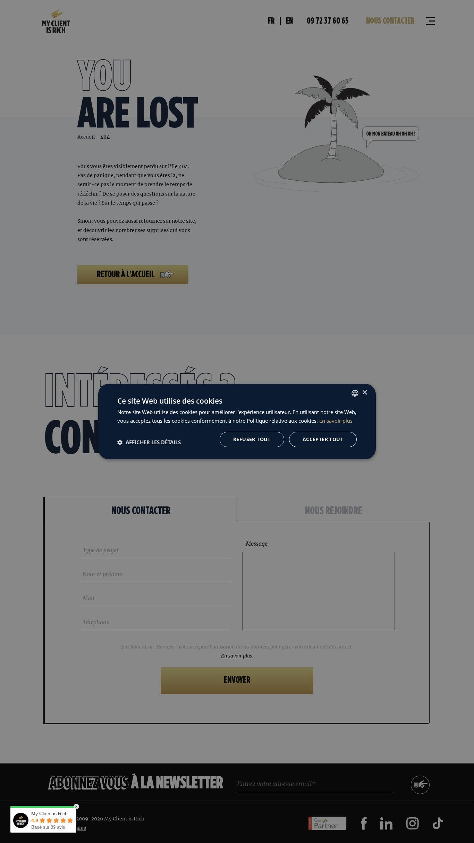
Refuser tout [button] (252, 439)
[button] (149, 442)
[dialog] (237, 421)
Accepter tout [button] (323, 439)
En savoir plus (336, 420)
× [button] (364, 392)
